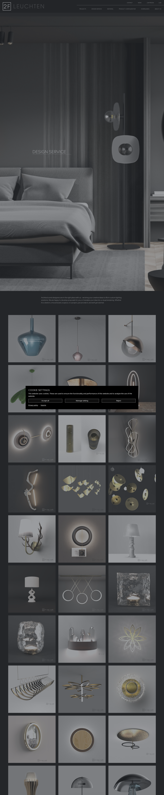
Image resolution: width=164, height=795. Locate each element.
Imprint (43, 405)
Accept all (45, 401)
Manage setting (82, 401)
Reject (118, 401)
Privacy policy (33, 405)
